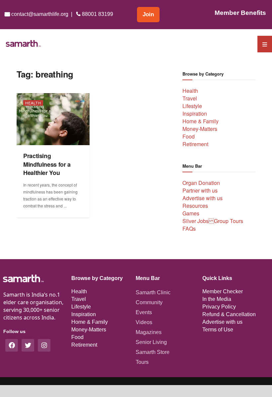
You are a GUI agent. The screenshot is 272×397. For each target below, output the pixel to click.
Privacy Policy (219, 307)
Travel (189, 98)
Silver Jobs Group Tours (212, 221)
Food (188, 136)
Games (190, 213)
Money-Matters (199, 129)
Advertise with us (202, 198)
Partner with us (200, 190)
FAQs (189, 228)
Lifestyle (192, 106)
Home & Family (200, 121)
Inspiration (194, 113)
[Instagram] (44, 345)
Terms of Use (217, 329)
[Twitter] (28, 345)
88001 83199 (97, 14)
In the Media (216, 299)
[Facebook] (11, 345)
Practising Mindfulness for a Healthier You (47, 164)
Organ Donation (201, 183)
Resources (195, 205)
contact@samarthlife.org (39, 14)
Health (33, 102)
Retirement (195, 144)
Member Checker (222, 291)
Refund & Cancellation (229, 314)
